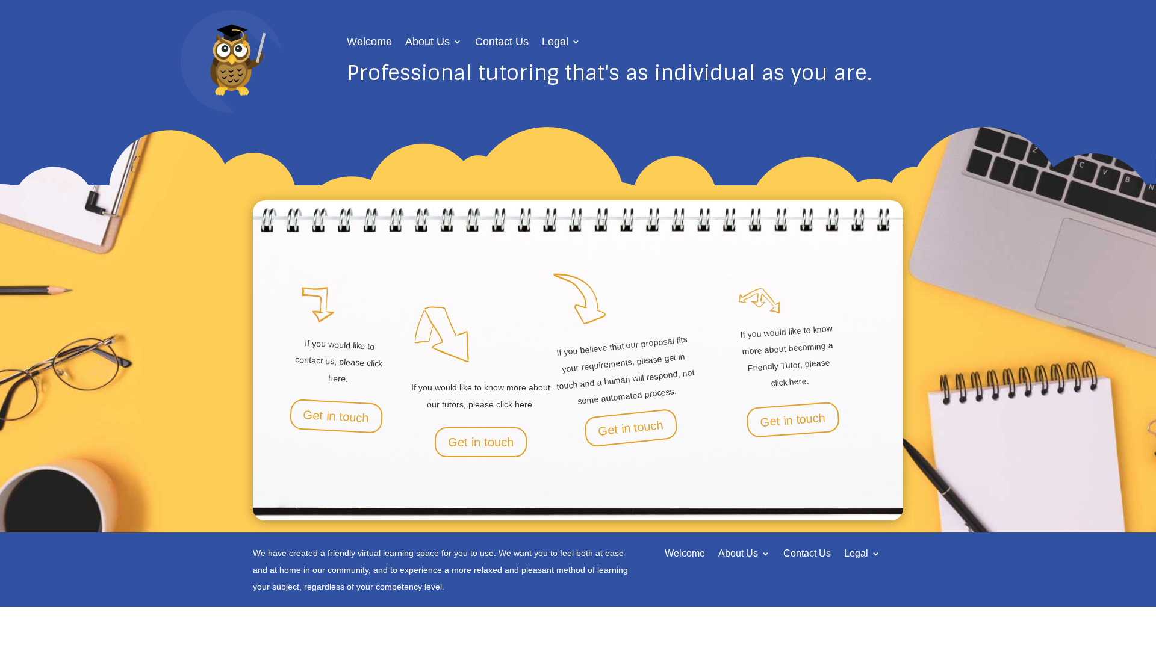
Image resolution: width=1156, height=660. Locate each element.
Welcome (369, 42)
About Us (427, 42)
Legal (555, 42)
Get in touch (336, 416)
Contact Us (502, 42)
